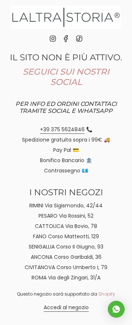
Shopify (106, 294)
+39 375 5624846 (62, 129)
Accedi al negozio (66, 307)
